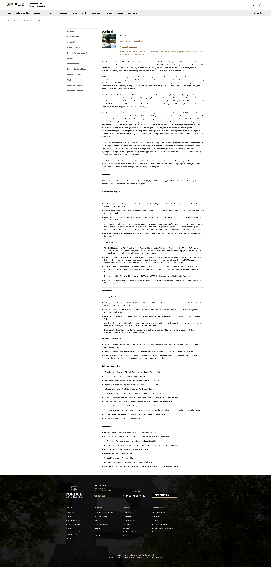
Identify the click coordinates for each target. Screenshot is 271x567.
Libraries (68, 538)
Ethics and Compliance (101, 516)
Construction (156, 516)
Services (119, 13)
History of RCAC (74, 47)
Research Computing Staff (27, 20)
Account (52, 13)
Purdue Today (99, 532)
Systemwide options (162, 495)
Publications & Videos (76, 69)
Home (7, 20)
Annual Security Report (159, 512)
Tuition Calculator (100, 536)
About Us (14, 20)
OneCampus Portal (129, 532)
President (97, 528)
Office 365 (126, 528)
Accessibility (113, 557)
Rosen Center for (37, 4)
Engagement (39, 13)
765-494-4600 (99, 496)
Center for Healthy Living (74, 520)
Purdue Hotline (157, 532)
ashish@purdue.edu (129, 47)
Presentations (73, 63)
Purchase (108, 13)
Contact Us (72, 42)
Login (253, 5)
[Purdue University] (16, 5)
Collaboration (73, 36)
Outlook (125, 536)
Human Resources (129, 520)
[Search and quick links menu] (261, 5)
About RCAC (132, 13)
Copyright (120, 555)
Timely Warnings (157, 536)
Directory (69, 528)
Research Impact (74, 74)
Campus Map (70, 512)
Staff (69, 80)
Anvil (84, 13)
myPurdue (126, 524)
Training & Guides (23, 13)
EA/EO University (124, 557)
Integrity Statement (137, 557)
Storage (74, 13)
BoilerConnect (127, 512)
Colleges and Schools (73, 524)
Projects (70, 58)
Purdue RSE (95, 13)
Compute (63, 13)
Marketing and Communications (162, 528)
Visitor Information (75, 90)
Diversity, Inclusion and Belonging (105, 512)
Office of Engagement (101, 524)
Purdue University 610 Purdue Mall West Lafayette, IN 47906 (102, 488)
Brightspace (127, 516)
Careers (70, 31)
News (9, 13)
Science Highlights (75, 85)
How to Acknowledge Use (78, 52)
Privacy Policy (149, 557)
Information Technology (159, 524)
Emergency (155, 520)
